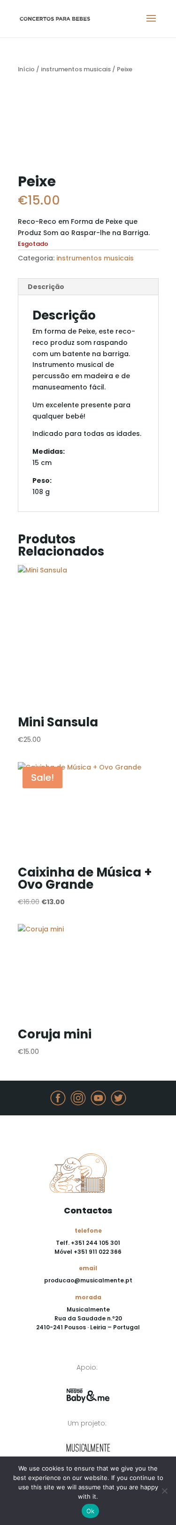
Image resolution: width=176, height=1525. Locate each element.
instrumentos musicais (76, 69)
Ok (90, 1511)
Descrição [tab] (46, 286)
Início (26, 69)
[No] (164, 1490)
